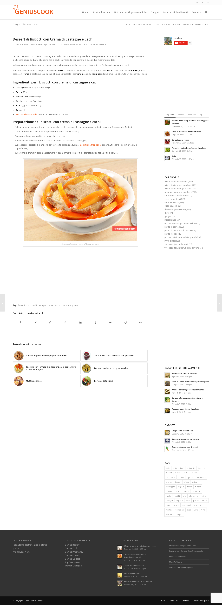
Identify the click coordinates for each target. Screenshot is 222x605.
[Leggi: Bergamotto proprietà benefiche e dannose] (167, 400)
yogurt (179, 514)
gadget (167, 216)
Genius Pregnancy (74, 551)
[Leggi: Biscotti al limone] (120, 575)
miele (168, 496)
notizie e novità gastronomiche (179, 223)
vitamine (170, 514)
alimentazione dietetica (176, 181)
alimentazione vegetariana (177, 188)
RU (203, 2)
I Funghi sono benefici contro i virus (140, 546)
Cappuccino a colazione (182, 430)
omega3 (169, 500)
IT (208, 2)
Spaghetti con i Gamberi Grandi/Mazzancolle (186, 551)
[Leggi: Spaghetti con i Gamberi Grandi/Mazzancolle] (120, 556)
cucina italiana (63, 44)
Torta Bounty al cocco (134, 565)
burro (177, 472)
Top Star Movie (72, 562)
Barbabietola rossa (180, 140)
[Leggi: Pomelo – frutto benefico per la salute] (167, 150)
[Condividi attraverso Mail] (140, 322)
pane (188, 500)
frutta (189, 486)
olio (184, 496)
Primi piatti (169, 240)
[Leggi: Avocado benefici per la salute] (167, 411)
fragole (181, 486)
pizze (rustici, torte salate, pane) (180, 237)
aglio (168, 468)
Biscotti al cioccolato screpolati (138, 581)
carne (186, 472)
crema (169, 482)
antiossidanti (178, 468)
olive (204, 496)
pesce (176, 505)
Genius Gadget (72, 558)
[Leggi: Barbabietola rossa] (167, 142)
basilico (201, 468)
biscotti (169, 472)
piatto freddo (170, 233)
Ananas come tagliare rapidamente (188, 389)
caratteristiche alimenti (175, 195)
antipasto (191, 468)
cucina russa (170, 205)
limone (186, 491)
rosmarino (179, 510)
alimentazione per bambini (44, 44)
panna (196, 500)
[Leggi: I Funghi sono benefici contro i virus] (120, 548)
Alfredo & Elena (99, 44)
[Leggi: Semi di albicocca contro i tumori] (167, 133)
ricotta (169, 510)
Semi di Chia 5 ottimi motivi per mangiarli (190, 381)
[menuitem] (197, 2)
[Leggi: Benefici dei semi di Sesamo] (167, 375)
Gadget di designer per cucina (185, 439)
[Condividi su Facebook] (20, 322)
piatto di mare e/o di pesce (177, 230)
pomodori (186, 505)
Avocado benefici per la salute (185, 409)
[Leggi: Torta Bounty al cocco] (120, 567)
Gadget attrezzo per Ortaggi (185, 447)
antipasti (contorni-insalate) (177, 191)
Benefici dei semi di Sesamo (184, 373)
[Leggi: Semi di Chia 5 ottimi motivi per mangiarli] (167, 383)
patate (204, 500)
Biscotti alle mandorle (26, 114)
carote (194, 472)
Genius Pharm (72, 555)
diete (167, 212)
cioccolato (170, 477)
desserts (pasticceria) (79, 44)
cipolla (181, 477)
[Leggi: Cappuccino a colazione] (167, 432)
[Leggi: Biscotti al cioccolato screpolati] (120, 583)
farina (194, 482)
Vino (203, 510)
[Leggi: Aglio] (167, 158)
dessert (178, 482)
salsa (189, 510)
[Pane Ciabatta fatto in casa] (219, 303)
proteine (197, 505)
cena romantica (172, 198)
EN (197, 2)
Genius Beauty (72, 544)
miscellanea (170, 219)
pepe (168, 505)
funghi (198, 486)
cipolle (190, 477)
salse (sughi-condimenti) (176, 244)
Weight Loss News (22, 551)
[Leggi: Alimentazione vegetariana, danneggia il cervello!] (167, 122)
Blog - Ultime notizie (25, 24)
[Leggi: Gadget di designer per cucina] (167, 441)
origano (179, 500)
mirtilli (177, 496)
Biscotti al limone (131, 573)
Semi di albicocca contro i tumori (186, 131)
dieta (186, 482)
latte (177, 491)
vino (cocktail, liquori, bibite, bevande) (182, 247)
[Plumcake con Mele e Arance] (2, 303)
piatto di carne (171, 226)
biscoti (21, 305)
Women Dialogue (73, 565)
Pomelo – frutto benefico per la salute (189, 148)
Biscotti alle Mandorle (90, 144)
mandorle (196, 491)
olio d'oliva (193, 496)
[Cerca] (206, 12)
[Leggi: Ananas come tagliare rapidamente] (167, 391)
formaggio (170, 486)
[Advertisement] (80, 50)
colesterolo (201, 477)
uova (196, 510)
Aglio (174, 156)
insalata (169, 491)
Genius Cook (71, 548)
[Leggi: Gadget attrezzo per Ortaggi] (167, 449)
